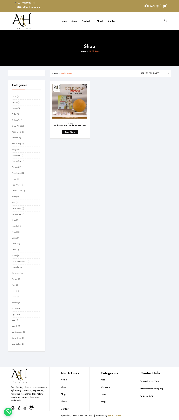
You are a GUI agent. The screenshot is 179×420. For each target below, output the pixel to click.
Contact (112, 21)
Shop (74, 21)
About (100, 21)
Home (64, 21)
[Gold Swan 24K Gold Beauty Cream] (69, 101)
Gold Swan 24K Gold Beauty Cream (70, 125)
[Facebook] (146, 6)
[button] (8, 412)
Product (86, 21)
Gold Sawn (69, 123)
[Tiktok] (152, 6)
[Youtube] (165, 6)
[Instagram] (158, 6)
